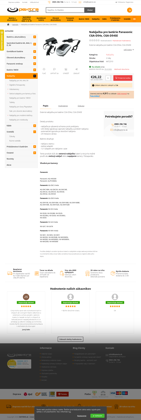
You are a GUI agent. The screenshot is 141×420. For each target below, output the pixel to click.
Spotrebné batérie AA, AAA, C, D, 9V (19, 44)
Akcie (9, 165)
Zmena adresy (46, 357)
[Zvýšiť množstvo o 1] (111, 76)
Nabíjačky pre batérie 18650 (20, 98)
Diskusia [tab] (81, 106)
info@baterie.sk (120, 130)
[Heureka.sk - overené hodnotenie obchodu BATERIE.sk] (19, 364)
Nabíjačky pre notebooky (18, 120)
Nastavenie (81, 416)
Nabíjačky (11, 76)
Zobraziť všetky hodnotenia (70, 339)
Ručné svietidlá (14, 141)
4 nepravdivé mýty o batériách (84, 364)
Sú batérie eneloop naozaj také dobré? (87, 357)
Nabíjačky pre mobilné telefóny (20, 115)
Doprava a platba (14, 2)
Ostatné (10, 153)
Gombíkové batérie (15, 51)
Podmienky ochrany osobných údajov (54, 364)
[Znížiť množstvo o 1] (111, 79)
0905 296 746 (120, 124)
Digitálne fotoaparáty (17, 85)
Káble (9, 125)
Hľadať (90, 10)
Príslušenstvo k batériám (17, 146)
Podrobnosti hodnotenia (122, 41)
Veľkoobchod (34, 2)
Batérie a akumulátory (16, 37)
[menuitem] (12, 19)
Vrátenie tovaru (46, 354)
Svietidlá (10, 132)
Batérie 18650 (12, 70)
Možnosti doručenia (121, 69)
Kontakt (24, 2)
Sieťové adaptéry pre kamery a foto (22, 93)
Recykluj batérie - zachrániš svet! (85, 360)
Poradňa (44, 377)
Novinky (10, 159)
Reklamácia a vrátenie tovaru (51, 360)
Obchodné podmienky (49, 373)
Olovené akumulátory (16, 57)
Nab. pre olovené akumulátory (20, 111)
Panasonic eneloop (15, 63)
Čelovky (12, 136)
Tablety (12, 102)
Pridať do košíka (124, 78)
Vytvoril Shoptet (109, 417)
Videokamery (14, 89)
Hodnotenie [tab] (63, 106)
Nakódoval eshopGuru (125, 417)
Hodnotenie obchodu (48, 367)
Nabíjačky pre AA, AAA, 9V (18, 80)
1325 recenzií (122, 94)
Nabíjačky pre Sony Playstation (20, 107)
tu (70, 412)
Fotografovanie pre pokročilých (85, 354)
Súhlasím (98, 416)
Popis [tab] (45, 105)
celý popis (128, 49)
